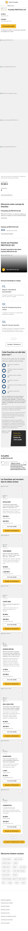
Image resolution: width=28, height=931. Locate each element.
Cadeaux (15, 863)
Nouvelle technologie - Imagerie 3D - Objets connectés (14, 878)
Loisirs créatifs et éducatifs (19, 871)
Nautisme (15, 874)
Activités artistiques (6, 859)
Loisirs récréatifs (5, 874)
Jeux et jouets (23, 867)
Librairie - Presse (6, 871)
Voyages (10, 882)
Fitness (23, 882)
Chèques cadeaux (6, 867)
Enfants (14, 867)
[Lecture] (3, 269)
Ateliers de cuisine (6, 863)
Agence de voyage (18, 859)
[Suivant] (25, 463)
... (3, 5)
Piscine (16, 882)
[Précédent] (2, 463)
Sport (3, 882)
